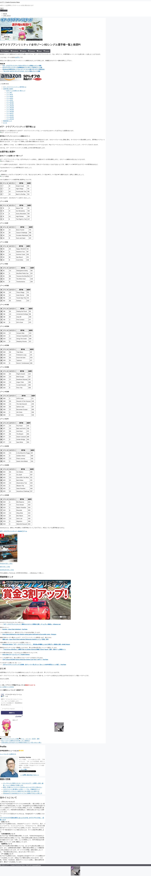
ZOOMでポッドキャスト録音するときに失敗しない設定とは (21, 791)
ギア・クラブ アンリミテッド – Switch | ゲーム (13, 531)
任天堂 (34, 738)
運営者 (5, 13)
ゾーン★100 (10, 102)
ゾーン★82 (9, 100)
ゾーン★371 (9, 113)
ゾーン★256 (10, 107)
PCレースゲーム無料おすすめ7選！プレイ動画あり (15, 740)
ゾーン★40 (9, 96)
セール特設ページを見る (7, 687)
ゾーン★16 (9, 94)
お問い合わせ (7, 15)
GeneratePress (36, 865)
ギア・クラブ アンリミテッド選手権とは (14, 87)
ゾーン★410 (10, 115)
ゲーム (22, 738)
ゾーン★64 (9, 98)
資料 (38, 738)
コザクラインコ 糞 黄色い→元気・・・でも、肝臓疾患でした (21, 789)
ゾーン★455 (10, 117)
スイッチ (28, 738)
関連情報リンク (7, 121)
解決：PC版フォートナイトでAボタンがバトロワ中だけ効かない (22, 787)
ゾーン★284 (10, 109)
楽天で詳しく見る (5, 566)
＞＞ (23, 769)
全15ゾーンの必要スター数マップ (15, 90)
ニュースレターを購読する (8, 754)
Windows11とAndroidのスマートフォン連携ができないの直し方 (22, 793)
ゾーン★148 (10, 104)
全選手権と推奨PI (8, 89)
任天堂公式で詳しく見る (7, 570)
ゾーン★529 (10, 119)
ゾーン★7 (9, 92)
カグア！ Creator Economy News (10, 2)
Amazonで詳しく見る (6, 563)
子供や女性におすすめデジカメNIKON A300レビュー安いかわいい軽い (21, 742)
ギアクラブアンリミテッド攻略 (10, 738)
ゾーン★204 (10, 106)
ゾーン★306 (10, 111)
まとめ (5, 123)
